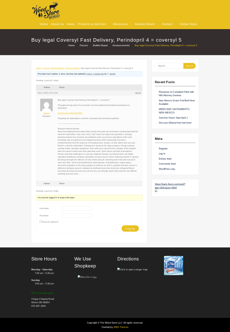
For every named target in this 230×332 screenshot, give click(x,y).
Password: (44, 216)
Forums (46, 68)
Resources (120, 24)
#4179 (138, 93)
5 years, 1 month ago (94, 74)
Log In (130, 228)
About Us (57, 24)
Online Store (188, 24)
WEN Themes (121, 327)
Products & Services (92, 24)
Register (163, 148)
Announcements (72, 68)
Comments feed (167, 163)
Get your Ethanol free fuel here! (175, 122)
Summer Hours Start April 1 (173, 117)
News (71, 24)
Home (44, 24)
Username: (44, 208)
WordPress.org (167, 169)
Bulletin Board (145, 24)
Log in (162, 153)
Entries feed (165, 158)
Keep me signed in (50, 222)
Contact (167, 24)
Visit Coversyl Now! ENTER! (70, 113)
